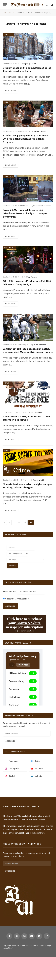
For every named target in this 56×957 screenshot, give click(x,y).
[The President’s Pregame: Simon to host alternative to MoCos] (28, 394)
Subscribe (10, 741)
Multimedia (9, 248)
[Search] (51, 4)
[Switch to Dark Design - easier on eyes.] (47, 4)
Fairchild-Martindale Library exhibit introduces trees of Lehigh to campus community (25, 213)
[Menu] (5, 4)
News (6, 383)
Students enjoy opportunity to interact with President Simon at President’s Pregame (25, 139)
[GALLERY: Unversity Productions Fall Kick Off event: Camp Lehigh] (28, 259)
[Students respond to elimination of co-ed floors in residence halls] (28, 46)
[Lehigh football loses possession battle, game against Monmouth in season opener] (28, 327)
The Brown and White (28, 945)
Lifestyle (8, 34)
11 (25, 522)
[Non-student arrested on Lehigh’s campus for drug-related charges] (28, 462)
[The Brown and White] (27, 4)
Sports (7, 315)
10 (19, 522)
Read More (10, 91)
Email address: (10, 591)
